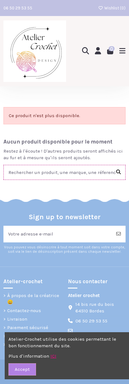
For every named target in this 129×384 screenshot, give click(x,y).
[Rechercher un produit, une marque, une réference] (118, 172)
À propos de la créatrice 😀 (33, 299)
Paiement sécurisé (27, 327)
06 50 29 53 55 (17, 8)
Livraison (17, 319)
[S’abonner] (118, 234)
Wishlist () (114, 8)
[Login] (98, 51)
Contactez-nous (24, 310)
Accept (22, 369)
